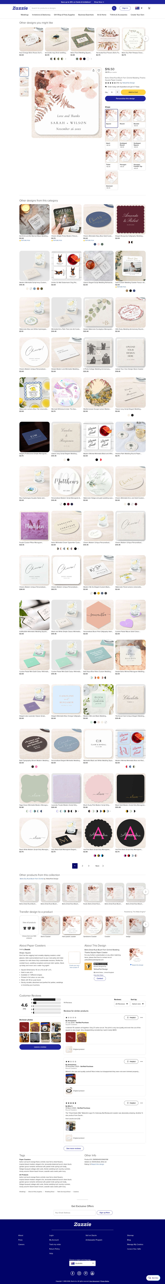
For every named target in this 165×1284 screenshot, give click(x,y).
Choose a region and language (80, 1260)
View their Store (98, 975)
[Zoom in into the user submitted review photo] (24, 1027)
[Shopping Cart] (149, 8)
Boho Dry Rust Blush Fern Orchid (31, 879)
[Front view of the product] (67, 102)
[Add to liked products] (99, 70)
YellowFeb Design (128, 83)
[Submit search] (114, 8)
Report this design (136, 965)
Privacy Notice (104, 1281)
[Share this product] (93, 70)
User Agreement (94, 1281)
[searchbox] (73, 8)
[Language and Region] (139, 8)
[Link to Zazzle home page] (20, 8)
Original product (78, 1049)
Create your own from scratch (74, 966)
